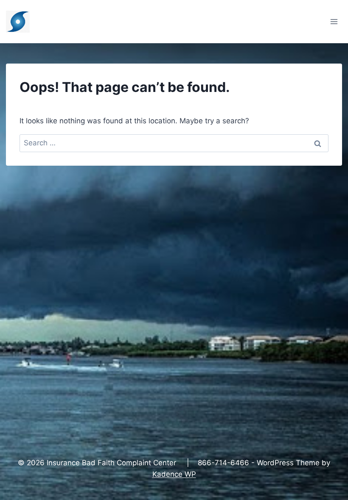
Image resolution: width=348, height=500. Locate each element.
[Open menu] (334, 21)
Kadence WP (174, 474)
